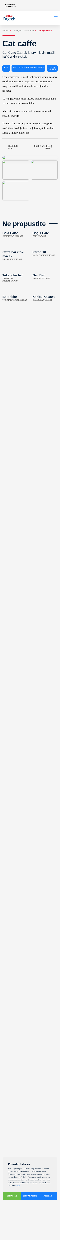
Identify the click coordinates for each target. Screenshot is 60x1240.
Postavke (48, 1196)
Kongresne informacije (10, 5)
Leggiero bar (13, 147)
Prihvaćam (12, 1196)
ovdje (18, 1185)
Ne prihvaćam (30, 1196)
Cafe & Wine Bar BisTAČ (43, 147)
